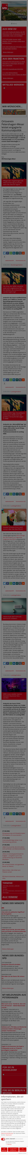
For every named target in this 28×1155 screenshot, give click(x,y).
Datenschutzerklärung (7, 1133)
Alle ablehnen (4, 1149)
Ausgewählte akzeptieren (13, 1149)
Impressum (9, 1135)
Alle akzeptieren (23, 1149)
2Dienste (9, 1144)
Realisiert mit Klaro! (22, 1153)
